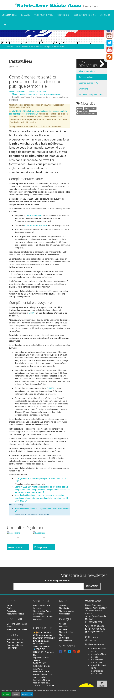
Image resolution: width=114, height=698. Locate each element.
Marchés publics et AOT (89, 82)
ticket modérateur (34, 215)
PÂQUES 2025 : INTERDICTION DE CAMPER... (41, 666)
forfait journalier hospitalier (36, 225)
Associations (15, 547)
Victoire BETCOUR (41, 671)
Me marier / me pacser (17, 629)
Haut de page (101, 687)
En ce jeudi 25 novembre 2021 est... (42, 645)
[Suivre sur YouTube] (109, 51)
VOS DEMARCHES (9, 15)
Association (12, 610)
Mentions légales (66, 610)
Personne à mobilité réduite (86, 114)
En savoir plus (27, 694)
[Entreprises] (44, 538)
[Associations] (18, 538)
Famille (79, 108)
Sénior (93, 108)
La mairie (25, 15)
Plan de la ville (65, 640)
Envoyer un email (95, 631)
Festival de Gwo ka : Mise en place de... (42, 681)
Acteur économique (15, 613)
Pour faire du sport (15, 639)
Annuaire (63, 629)
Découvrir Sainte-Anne (85, 15)
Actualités (105, 15)
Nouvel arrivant (82, 111)
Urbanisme (83, 88)
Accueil (10, 46)
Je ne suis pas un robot (58, 580)
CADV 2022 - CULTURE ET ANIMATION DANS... (43, 687)
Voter (9, 626)
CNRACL (50, 388)
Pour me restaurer (15, 642)
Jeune (87, 108)
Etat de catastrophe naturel (90, 94)
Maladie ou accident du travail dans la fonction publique (36, 94)
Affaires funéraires (87, 71)
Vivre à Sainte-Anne (43, 15)
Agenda (62, 623)
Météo (62, 634)
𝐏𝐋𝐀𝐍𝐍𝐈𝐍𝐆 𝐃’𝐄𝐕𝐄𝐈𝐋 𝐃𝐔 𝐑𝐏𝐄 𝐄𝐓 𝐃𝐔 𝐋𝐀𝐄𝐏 (44, 639)
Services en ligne (43, 46)
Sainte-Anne (64, 5)
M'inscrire (92, 586)
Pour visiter (12, 647)
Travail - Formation (37, 91)
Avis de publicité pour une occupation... (42, 675)
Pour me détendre (15, 645)
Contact (62, 605)
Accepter (6, 694)
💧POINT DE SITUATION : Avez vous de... (43, 652)
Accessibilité (64, 613)
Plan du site (64, 608)
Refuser (15, 694)
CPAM (31, 312)
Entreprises (40, 547)
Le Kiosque (64, 637)
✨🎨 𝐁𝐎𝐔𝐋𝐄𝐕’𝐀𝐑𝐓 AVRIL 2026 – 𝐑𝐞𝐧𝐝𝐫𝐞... (43, 634)
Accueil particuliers (17, 91)
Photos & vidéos (66, 632)
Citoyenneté (63, 15)
